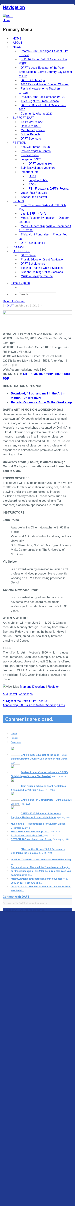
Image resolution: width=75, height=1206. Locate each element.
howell (13, 694)
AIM (5, 694)
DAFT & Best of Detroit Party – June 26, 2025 (46, 799)
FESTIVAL (19, 143)
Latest (14, 733)
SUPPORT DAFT (23, 118)
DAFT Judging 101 (40, 163)
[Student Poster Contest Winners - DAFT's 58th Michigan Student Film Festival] (15, 772)
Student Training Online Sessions (42, 272)
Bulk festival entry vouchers (38, 168)
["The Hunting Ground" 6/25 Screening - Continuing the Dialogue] (15, 849)
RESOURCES (21, 251)
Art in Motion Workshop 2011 (27, 835)
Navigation (14, 7)
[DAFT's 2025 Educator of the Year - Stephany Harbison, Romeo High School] (15, 813)
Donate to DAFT (31, 126)
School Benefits (30, 134)
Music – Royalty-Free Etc (37, 276)
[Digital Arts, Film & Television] (8, 16)
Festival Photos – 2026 (35, 147)
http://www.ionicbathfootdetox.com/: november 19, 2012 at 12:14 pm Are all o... (39, 880)
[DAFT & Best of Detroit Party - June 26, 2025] (15, 799)
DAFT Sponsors (31, 138)
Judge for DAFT (31, 159)
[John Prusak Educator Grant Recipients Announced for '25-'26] (15, 786)
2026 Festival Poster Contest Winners (45, 84)
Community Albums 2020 (37, 113)
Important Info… (31, 172)
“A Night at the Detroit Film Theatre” (25, 701)
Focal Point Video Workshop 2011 (30, 831)
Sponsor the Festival (34, 197)
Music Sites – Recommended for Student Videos (38, 823)
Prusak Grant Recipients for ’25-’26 (43, 97)
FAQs (32, 184)
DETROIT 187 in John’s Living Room (31, 839)
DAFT (10, 305)
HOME (17, 38)
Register (53, 686)
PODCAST (19, 247)
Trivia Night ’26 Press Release (40, 101)
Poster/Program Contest (36, 151)
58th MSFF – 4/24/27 (34, 213)
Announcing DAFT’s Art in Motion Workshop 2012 (34, 705)
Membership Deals (33, 130)
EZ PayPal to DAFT (33, 122)
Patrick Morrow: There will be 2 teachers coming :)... (40, 867)
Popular (14, 737)
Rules (32, 176)
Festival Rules (30, 155)
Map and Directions (32, 686)
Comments (16, 742)
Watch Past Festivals (34, 193)
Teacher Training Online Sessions (42, 268)
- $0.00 (20, 283)
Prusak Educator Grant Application (42, 259)
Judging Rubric (38, 180)
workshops (26, 694)
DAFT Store (28, 255)
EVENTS (18, 201)
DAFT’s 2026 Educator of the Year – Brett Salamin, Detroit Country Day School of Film (45, 72)
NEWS (17, 47)
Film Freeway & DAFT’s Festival (49, 188)
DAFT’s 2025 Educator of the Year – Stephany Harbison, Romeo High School (36, 815)
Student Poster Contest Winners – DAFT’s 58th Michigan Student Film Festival (39, 774)
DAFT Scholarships (33, 80)
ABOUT (17, 42)
